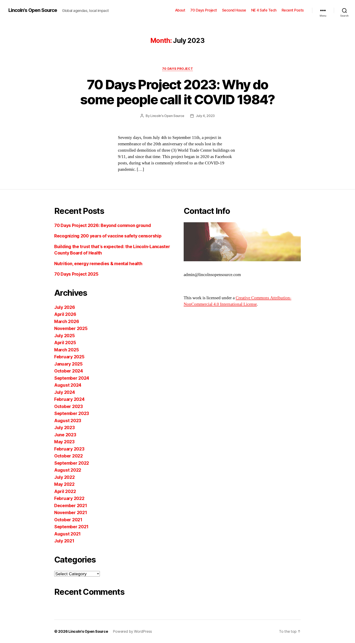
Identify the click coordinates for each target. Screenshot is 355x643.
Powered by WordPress (132, 631)
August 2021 (67, 533)
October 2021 (68, 519)
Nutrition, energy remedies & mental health (98, 263)
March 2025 (66, 349)
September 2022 (71, 463)
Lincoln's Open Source (32, 10)
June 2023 (65, 434)
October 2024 (68, 371)
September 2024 (71, 378)
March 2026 (66, 321)
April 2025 (65, 342)
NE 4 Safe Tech (264, 10)
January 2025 (68, 364)
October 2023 (68, 406)
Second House (234, 10)
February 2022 (69, 498)
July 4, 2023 (205, 116)
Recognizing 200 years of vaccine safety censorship (107, 235)
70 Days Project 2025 (76, 274)
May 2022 (64, 484)
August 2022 (67, 470)
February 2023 (69, 449)
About (180, 10)
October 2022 (68, 455)
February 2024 (69, 399)
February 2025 (69, 356)
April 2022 (65, 491)
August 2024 (67, 385)
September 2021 (71, 526)
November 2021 (70, 512)
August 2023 (67, 420)
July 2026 (64, 307)
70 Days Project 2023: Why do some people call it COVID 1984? (177, 92)
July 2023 (64, 427)
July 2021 (64, 540)
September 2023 (71, 413)
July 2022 (64, 477)
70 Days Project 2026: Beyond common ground (102, 225)
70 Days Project (203, 10)
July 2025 (64, 335)
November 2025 (71, 328)
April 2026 (65, 314)
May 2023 (64, 441)
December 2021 (70, 505)
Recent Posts (293, 10)
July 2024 (64, 392)
